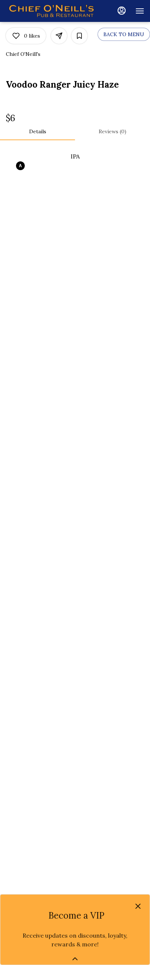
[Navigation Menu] (140, 11)
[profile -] (121, 10)
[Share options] (59, 36)
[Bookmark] (79, 36)
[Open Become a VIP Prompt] (75, 958)
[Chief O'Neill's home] (51, 11)
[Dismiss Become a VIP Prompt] (138, 906)
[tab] (37, 131)
